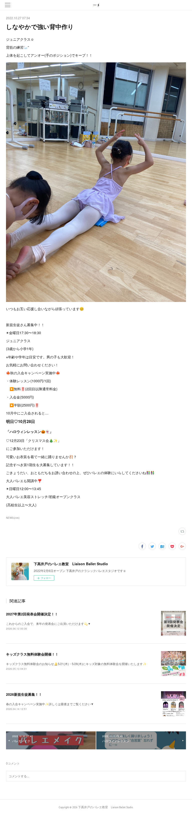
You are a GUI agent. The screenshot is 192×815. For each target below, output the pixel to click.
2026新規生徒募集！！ (24, 694)
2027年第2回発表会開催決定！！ (32, 613)
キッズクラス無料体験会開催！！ (32, 654)
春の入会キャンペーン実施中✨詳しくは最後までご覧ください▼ (50, 704)
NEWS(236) (13, 518)
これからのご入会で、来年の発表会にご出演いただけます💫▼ (48, 623)
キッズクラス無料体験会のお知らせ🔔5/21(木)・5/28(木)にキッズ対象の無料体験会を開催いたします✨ (76, 664)
